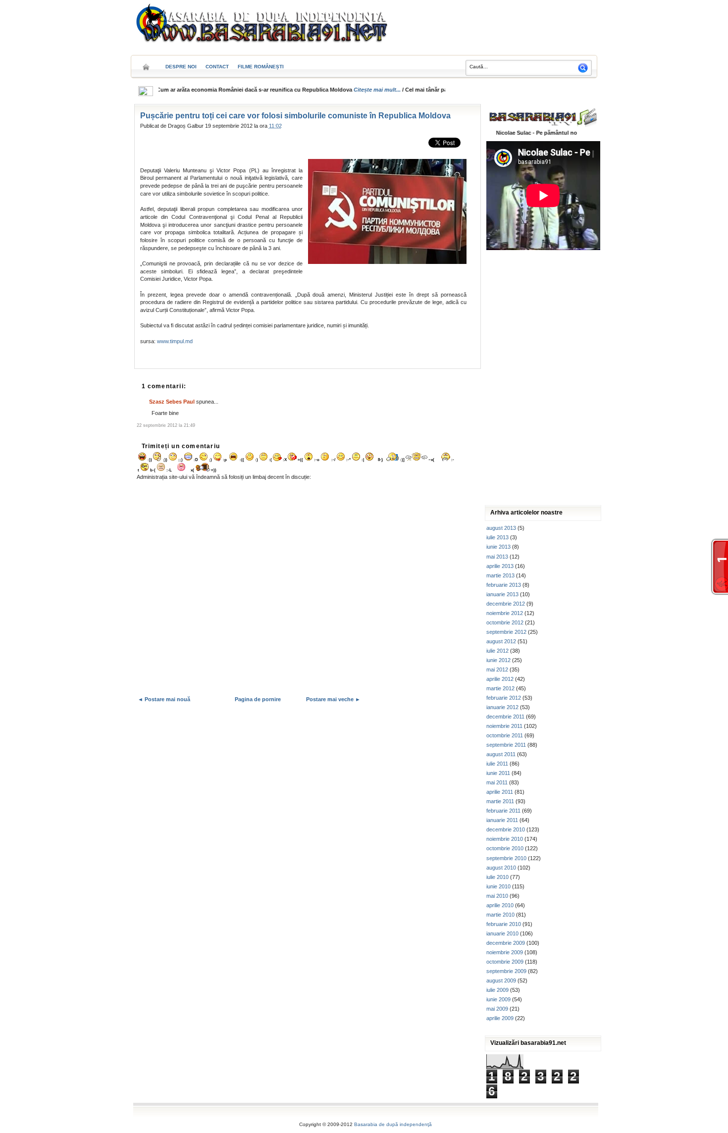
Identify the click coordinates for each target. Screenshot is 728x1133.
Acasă (146, 63)
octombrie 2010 (504, 848)
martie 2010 (500, 915)
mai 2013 (497, 557)
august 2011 (501, 754)
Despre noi (181, 66)
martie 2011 (500, 801)
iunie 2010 (498, 886)
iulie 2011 (497, 764)
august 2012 (501, 641)
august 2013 (501, 528)
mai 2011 (497, 782)
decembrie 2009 (505, 943)
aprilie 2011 (499, 792)
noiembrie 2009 (504, 952)
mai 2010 (497, 896)
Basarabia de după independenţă (393, 1124)
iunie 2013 (498, 547)
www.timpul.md (175, 341)
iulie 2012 (497, 651)
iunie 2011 (498, 773)
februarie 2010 (503, 924)
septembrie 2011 (506, 745)
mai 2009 (497, 1009)
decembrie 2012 (505, 604)
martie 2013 (500, 575)
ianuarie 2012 (502, 707)
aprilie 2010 (500, 905)
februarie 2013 (503, 585)
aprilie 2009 (500, 1018)
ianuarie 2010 (502, 933)
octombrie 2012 (504, 622)
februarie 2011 (503, 811)
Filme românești (261, 66)
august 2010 (501, 868)
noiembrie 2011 (504, 726)
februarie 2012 (503, 698)
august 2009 (501, 980)
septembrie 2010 (506, 858)
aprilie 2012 (500, 679)
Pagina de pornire (258, 699)
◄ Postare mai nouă (164, 699)
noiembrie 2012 (504, 613)
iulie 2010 (497, 877)
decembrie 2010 (505, 829)
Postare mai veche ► (333, 699)
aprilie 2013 (500, 566)
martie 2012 (500, 688)
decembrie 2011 (505, 717)
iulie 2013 (497, 537)
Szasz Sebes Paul (172, 402)
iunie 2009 (498, 999)
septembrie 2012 (506, 632)
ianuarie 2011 (502, 820)
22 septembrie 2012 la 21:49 (166, 425)
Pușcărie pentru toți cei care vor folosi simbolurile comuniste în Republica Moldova (295, 115)
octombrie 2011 (504, 735)
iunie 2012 (498, 660)
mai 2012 (497, 669)
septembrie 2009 (506, 971)
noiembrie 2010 (504, 839)
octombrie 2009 (504, 962)
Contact (217, 66)
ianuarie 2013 (502, 594)
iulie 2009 (497, 990)
